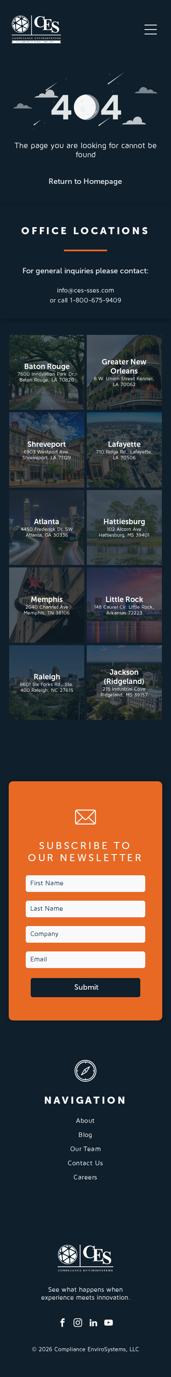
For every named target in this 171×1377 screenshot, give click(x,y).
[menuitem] (86, 1124)
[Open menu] (150, 29)
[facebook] (62, 1324)
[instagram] (78, 1324)
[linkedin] (93, 1324)
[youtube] (108, 1324)
